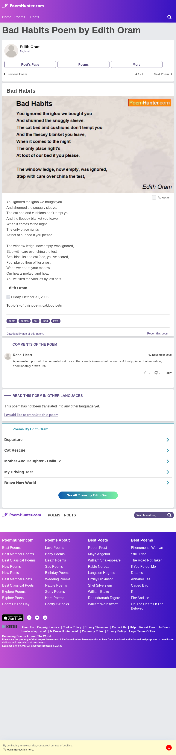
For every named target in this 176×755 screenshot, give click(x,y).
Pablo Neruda (98, 566)
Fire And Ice (140, 598)
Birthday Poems (57, 573)
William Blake (98, 591)
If (132, 591)
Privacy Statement (97, 627)
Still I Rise (138, 554)
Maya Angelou (99, 554)
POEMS (54, 515)
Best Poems (11, 547)
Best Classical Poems (19, 560)
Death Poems (55, 560)
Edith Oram (30, 47)
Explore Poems (14, 591)
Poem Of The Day (15, 604)
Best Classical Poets (18, 585)
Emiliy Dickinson (101, 579)
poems (25, 320)
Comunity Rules (92, 631)
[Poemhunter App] (13, 617)
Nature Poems (56, 585)
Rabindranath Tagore (104, 598)
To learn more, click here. (18, 749)
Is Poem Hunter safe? (64, 631)
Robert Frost (97, 547)
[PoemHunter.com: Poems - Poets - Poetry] (23, 5)
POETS (70, 515)
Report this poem (157, 333)
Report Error (147, 627)
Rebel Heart (22, 355)
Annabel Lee (140, 579)
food (45, 320)
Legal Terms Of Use (142, 631)
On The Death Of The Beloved (147, 606)
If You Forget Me (143, 566)
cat (35, 320)
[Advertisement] (64, 711)
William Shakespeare (104, 560)
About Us (27, 627)
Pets (55, 320)
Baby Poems (55, 554)
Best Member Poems (18, 554)
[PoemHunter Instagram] (45, 617)
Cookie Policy (72, 627)
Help (133, 627)
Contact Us (119, 627)
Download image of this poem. (25, 333)
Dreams (137, 573)
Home (6, 17)
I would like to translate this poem (31, 415)
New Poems (11, 566)
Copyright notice (48, 627)
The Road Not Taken (146, 560)
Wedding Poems (57, 579)
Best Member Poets (17, 579)
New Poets (10, 573)
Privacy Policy (116, 631)
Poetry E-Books (57, 604)
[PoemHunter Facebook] (29, 617)
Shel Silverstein (100, 585)
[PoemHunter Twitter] (37, 617)
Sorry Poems (55, 591)
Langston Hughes (101, 573)
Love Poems (54, 547)
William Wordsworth (103, 604)
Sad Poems (54, 566)
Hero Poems (54, 598)
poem (12, 320)
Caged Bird (139, 585)
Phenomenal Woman (147, 547)
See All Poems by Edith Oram (88, 495)
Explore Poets (13, 598)
